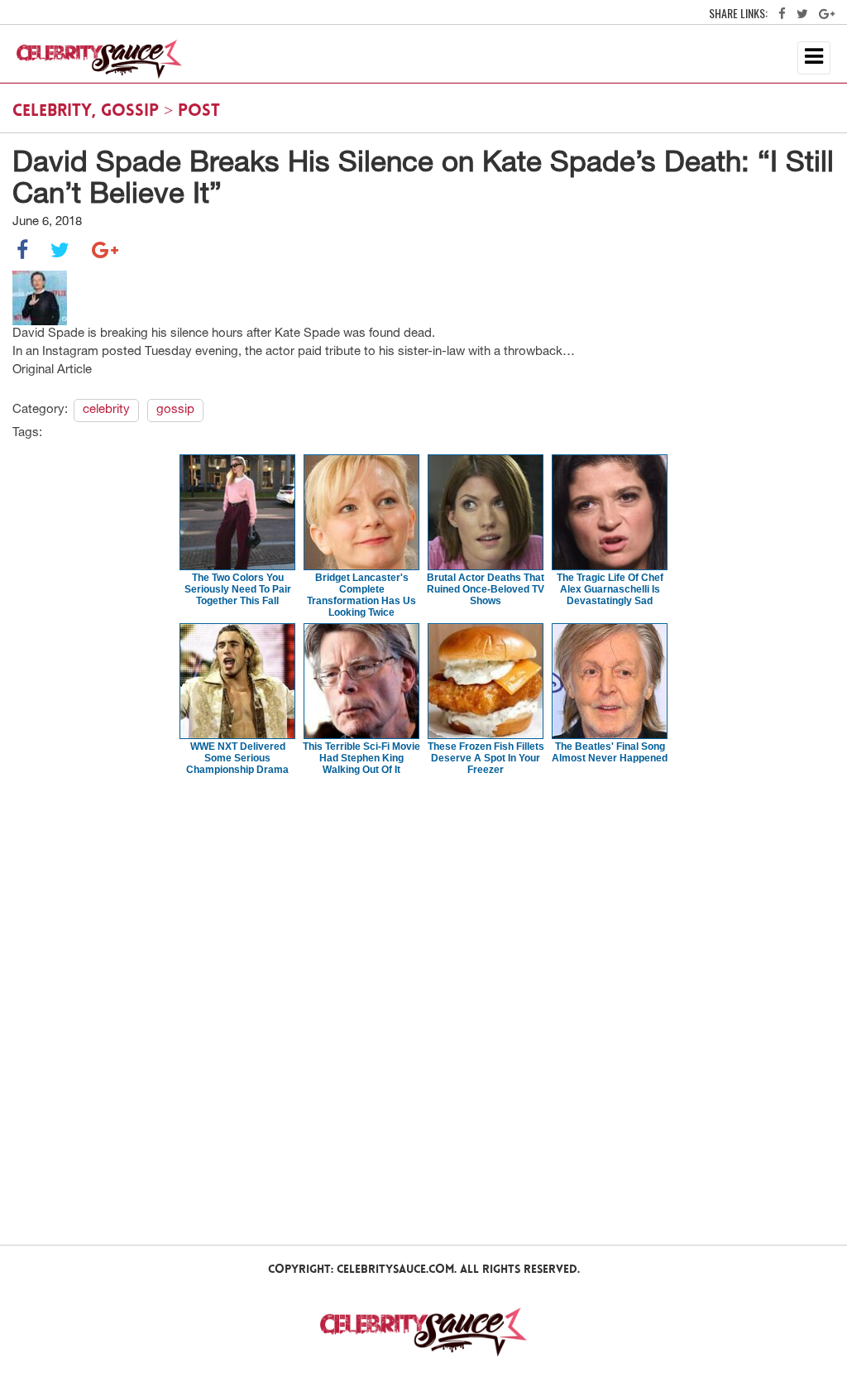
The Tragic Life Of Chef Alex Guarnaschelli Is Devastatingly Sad (610, 589)
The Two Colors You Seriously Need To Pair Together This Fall (237, 589)
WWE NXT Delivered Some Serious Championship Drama (237, 758)
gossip (130, 111)
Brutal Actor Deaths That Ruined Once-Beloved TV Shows (485, 589)
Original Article (52, 370)
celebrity (52, 111)
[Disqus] (423, 1009)
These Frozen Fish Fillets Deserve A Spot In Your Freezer (486, 758)
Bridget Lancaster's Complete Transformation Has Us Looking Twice (361, 595)
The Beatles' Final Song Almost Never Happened (610, 752)
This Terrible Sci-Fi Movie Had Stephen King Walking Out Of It (361, 758)
